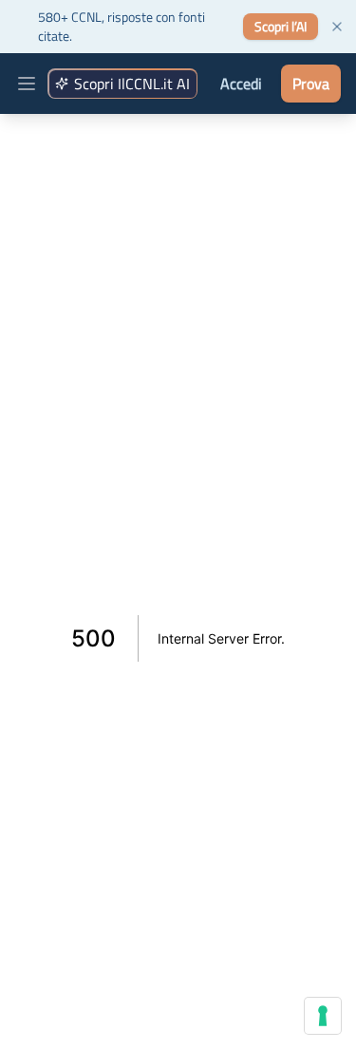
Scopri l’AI (280, 26)
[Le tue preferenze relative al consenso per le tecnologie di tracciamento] (323, 1016)
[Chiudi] (337, 26)
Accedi (241, 83)
